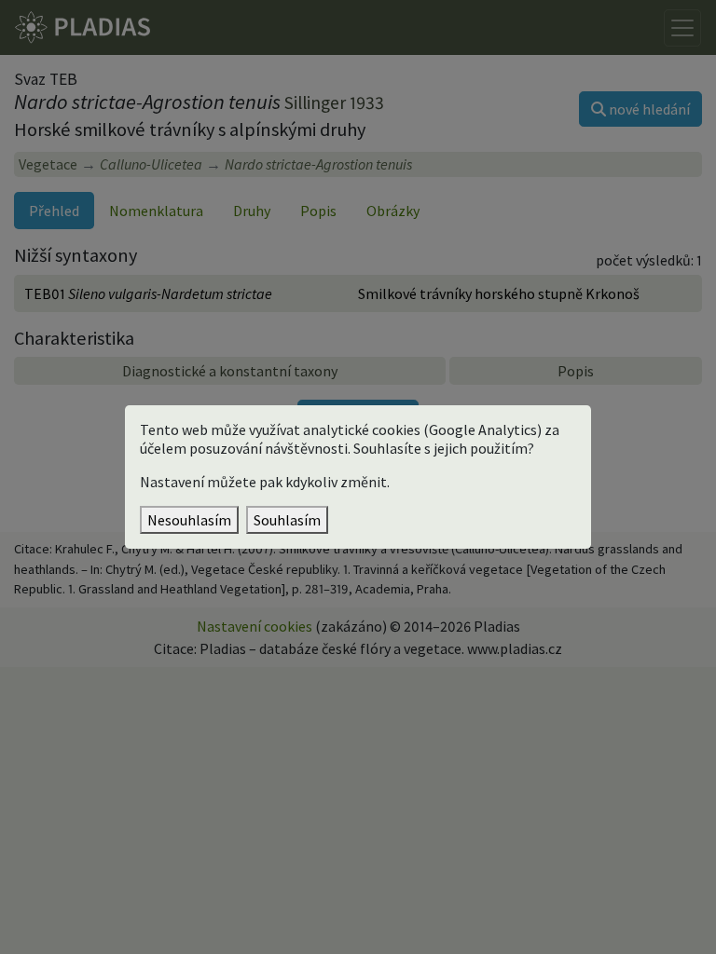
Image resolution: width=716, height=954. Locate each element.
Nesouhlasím (189, 520)
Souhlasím (287, 520)
